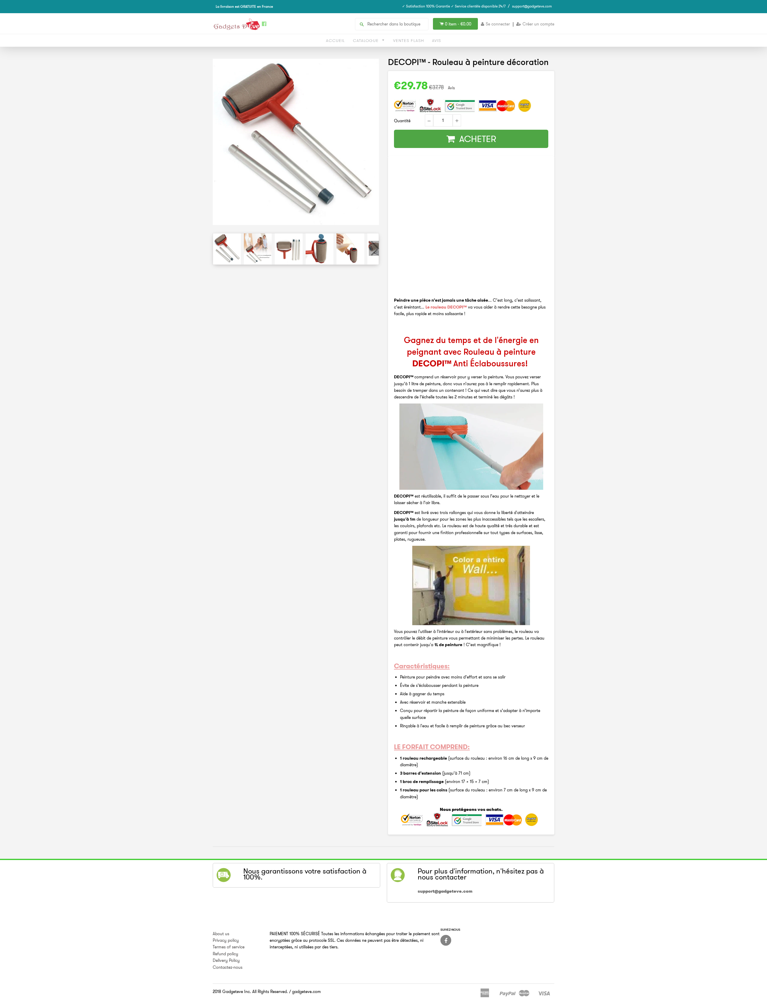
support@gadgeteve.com (532, 6)
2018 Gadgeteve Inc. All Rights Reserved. (250, 991)
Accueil (335, 40)
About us (221, 933)
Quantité (402, 120)
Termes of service (228, 947)
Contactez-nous (227, 967)
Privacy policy (226, 940)
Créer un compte (538, 24)
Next (374, 248)
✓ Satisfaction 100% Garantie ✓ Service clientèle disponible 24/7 (454, 6)
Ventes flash (408, 40)
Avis (436, 40)
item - (458, 24)
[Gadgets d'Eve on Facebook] (445, 940)
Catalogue (366, 40)
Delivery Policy (226, 960)
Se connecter (498, 24)
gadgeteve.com (306, 991)
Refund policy (225, 953)
